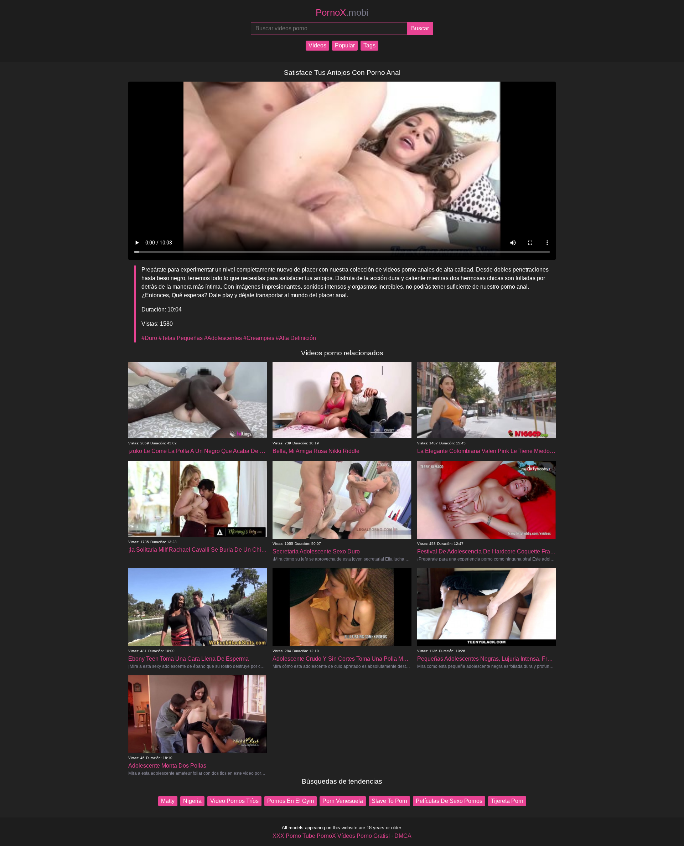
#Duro (149, 338)
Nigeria (192, 801)
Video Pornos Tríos (234, 801)
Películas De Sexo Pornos (449, 801)
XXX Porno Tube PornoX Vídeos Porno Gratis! (331, 836)
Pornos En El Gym (290, 801)
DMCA (402, 836)
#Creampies (258, 338)
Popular (345, 45)
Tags (369, 45)
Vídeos (317, 45)
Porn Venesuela (342, 801)
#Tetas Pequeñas (181, 338)
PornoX (342, 12)
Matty (168, 801)
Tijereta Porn (507, 801)
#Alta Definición (296, 338)
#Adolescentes (223, 338)
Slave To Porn (389, 801)
